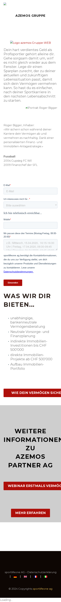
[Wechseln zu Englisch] (25, 576)
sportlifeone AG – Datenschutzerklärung (30, 572)
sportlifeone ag (42, 588)
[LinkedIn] (30, 560)
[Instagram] (35, 560)
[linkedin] (30, 117)
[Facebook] (26, 560)
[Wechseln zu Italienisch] (45, 576)
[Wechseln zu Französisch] (35, 576)
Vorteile (37, 8)
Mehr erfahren (30, 513)
